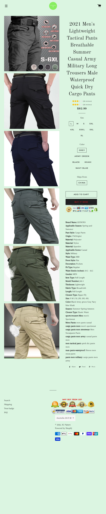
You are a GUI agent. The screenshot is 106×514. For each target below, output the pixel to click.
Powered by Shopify (63, 428)
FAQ (6, 412)
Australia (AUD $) (64, 418)
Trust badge (9, 408)
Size (82, 118)
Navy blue (82, 168)
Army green (82, 156)
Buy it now (81, 202)
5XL (91, 123)
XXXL (82, 129)
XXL (92, 129)
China (82, 183)
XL (82, 135)
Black (76, 162)
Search (7, 400)
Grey (82, 150)
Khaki (88, 162)
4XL (72, 129)
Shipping (8, 404)
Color (82, 144)
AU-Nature (66, 424)
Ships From (82, 177)
